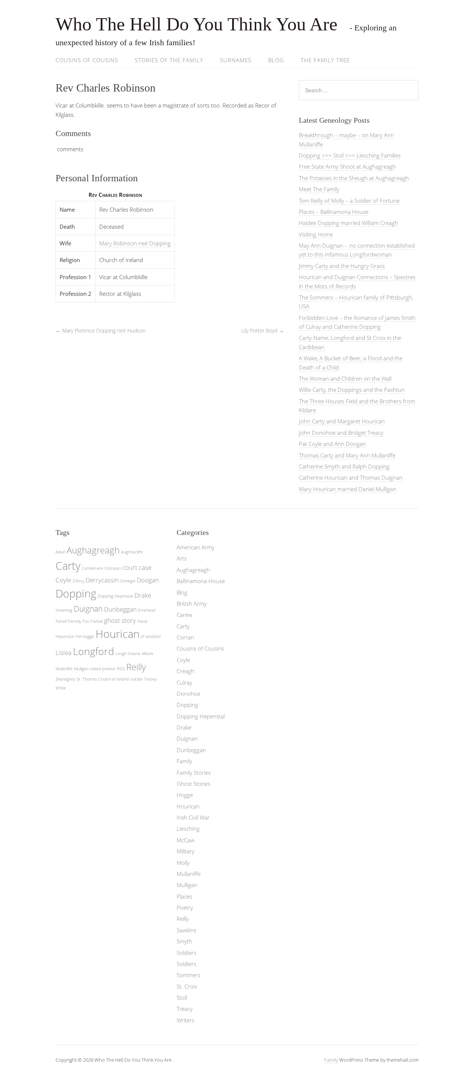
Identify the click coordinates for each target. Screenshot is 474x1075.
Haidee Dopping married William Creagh (348, 222)
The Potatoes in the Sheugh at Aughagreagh (354, 178)
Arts (182, 558)
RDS (121, 668)
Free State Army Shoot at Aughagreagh (347, 166)
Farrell (61, 621)
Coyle (63, 580)
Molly (183, 862)
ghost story (120, 620)
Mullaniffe (64, 668)
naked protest (103, 668)
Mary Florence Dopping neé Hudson (101, 330)
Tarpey (150, 679)
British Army (192, 603)
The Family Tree (325, 60)
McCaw (185, 840)
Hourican (118, 633)
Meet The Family (319, 189)
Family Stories (194, 772)
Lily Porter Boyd (262, 330)
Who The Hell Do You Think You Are (199, 24)
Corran (185, 637)
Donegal (127, 580)
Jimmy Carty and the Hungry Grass (342, 265)
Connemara (92, 568)
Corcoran (112, 568)
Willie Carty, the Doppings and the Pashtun (352, 389)
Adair (60, 552)
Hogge (88, 636)
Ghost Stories (193, 783)
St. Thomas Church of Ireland (103, 679)
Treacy (185, 1008)
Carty (68, 565)
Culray (184, 682)
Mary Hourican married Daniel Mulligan (347, 489)
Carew (184, 614)
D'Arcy (78, 580)
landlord (153, 636)
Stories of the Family (169, 60)
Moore (147, 653)
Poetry (185, 907)
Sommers (188, 975)
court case (136, 567)
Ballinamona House (201, 581)
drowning (64, 610)
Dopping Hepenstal (115, 596)
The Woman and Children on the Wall (345, 378)
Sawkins (186, 930)
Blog (276, 60)
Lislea (63, 652)
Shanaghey (65, 679)
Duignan (88, 608)
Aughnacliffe (132, 552)
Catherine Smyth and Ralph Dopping (344, 466)
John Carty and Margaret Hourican (342, 421)
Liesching (188, 828)
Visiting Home (316, 234)
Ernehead (147, 610)
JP (142, 636)
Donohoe (188, 693)
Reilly (136, 667)
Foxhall (96, 621)
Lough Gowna (128, 653)
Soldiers (186, 952)
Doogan (148, 580)
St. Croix (187, 986)
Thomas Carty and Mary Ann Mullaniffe (347, 455)
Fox (86, 621)
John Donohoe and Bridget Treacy (341, 432)
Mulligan (81, 668)
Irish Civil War (193, 817)
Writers (185, 1020)
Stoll (182, 997)
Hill (78, 636)
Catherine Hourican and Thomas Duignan (351, 477)
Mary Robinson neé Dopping (135, 243)
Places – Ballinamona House (333, 211)
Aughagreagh (93, 550)
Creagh (185, 671)
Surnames (235, 60)
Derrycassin (102, 580)
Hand (142, 621)
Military (185, 851)
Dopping (76, 593)
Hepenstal (65, 636)
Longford (93, 651)
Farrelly (74, 621)
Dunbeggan (120, 609)
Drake (142, 595)
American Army (195, 547)
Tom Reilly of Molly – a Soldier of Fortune (349, 200)
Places (184, 896)
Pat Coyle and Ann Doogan (332, 443)
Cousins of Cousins (87, 60)
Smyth (184, 941)
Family (184, 761)
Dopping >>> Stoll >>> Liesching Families (350, 155)
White (61, 688)
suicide (136, 679)
